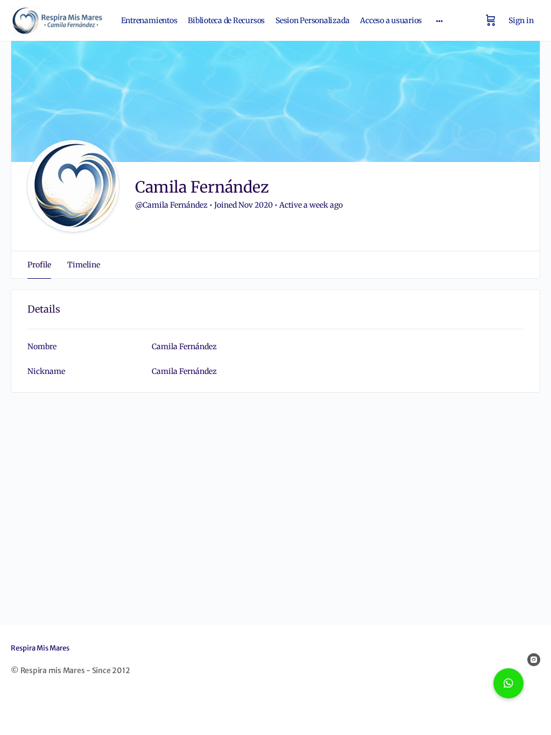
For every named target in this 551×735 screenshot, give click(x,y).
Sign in (521, 20)
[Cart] (491, 20)
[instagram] (533, 659)
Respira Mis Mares (40, 648)
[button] (508, 683)
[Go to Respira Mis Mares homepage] (58, 19)
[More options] (439, 20)
